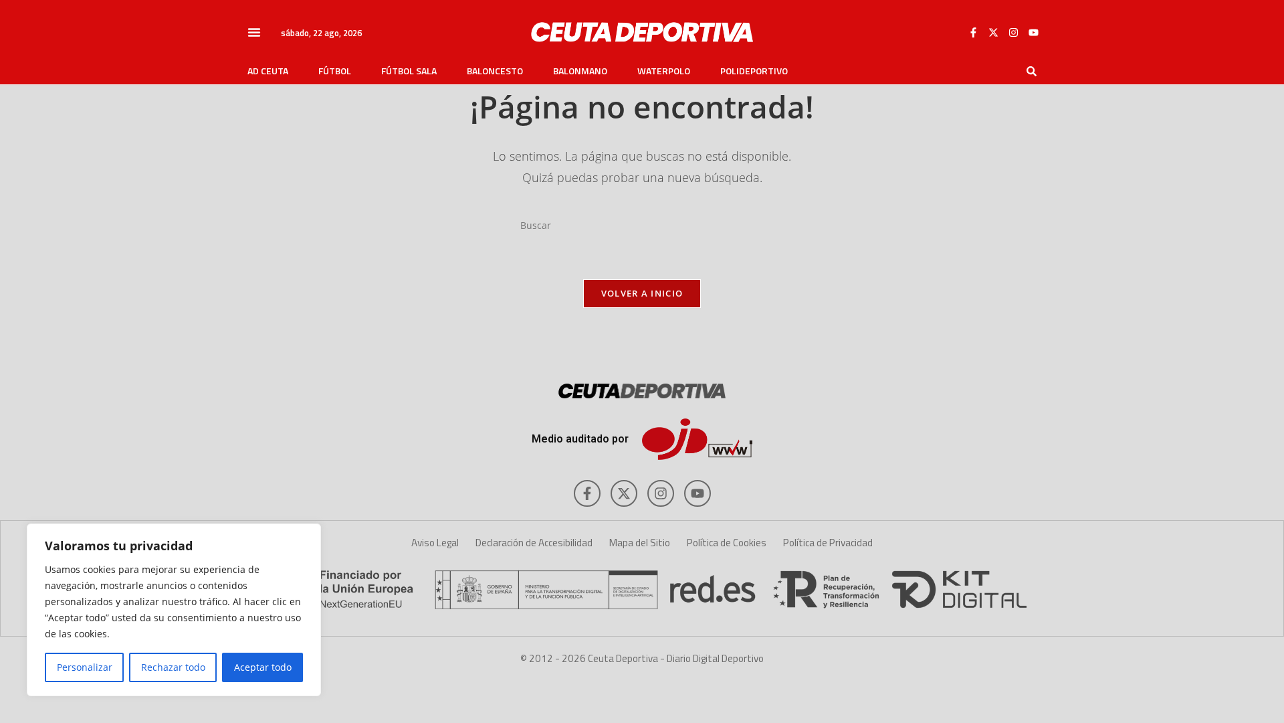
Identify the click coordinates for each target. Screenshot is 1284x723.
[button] (254, 32)
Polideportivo (754, 71)
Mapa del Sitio (639, 542)
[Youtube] (1033, 32)
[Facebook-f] (973, 32)
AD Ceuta (267, 71)
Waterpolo (663, 71)
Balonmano (580, 71)
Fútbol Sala (409, 71)
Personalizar (84, 667)
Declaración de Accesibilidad (534, 542)
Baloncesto (495, 71)
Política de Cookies (726, 542)
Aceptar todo (263, 667)
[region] (174, 610)
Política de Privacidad (828, 542)
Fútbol (334, 71)
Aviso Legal (435, 542)
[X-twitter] (993, 32)
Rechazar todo (173, 667)
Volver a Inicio (642, 293)
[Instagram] (1013, 32)
